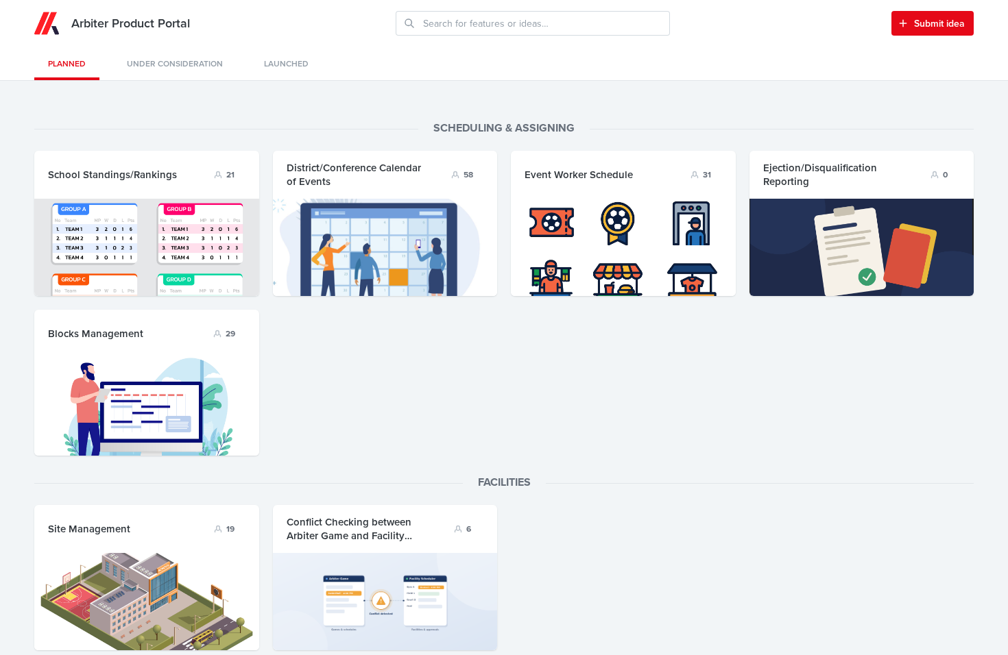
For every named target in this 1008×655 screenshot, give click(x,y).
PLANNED (67, 63)
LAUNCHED (286, 63)
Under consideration (175, 63)
